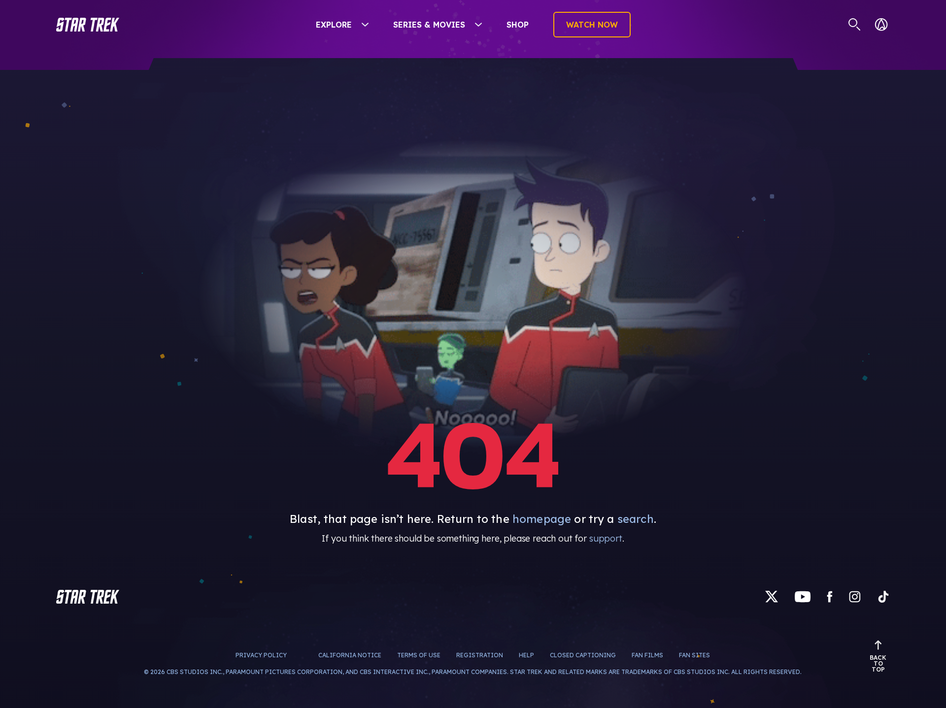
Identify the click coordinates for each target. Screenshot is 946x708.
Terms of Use (418, 655)
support (605, 538)
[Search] (854, 24)
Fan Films (647, 655)
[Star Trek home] (87, 597)
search (635, 519)
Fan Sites (694, 655)
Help (526, 655)
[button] (87, 24)
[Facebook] (830, 596)
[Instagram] (854, 596)
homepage (541, 519)
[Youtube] (802, 596)
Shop (518, 25)
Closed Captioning (583, 655)
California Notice (349, 655)
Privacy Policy (261, 655)
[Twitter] (771, 596)
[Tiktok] (883, 596)
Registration (479, 655)
